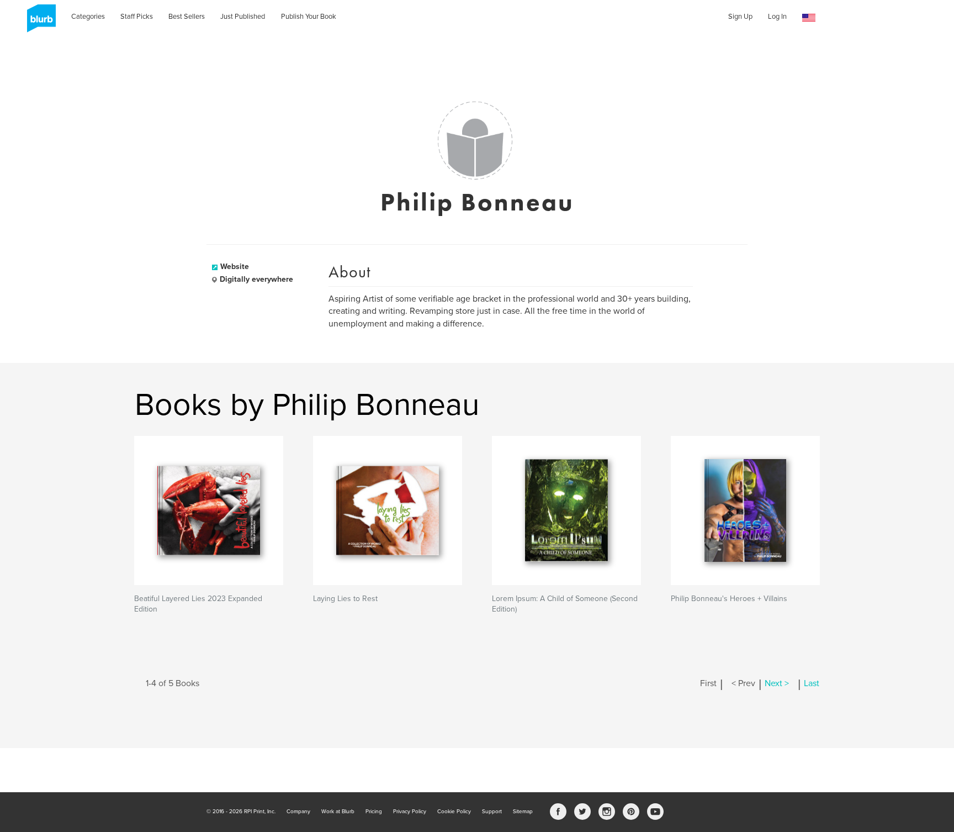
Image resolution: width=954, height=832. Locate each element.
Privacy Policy (409, 811)
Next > (777, 683)
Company (298, 811)
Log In (777, 16)
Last (811, 683)
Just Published (242, 16)
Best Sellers (186, 16)
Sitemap (523, 811)
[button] (808, 18)
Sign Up (740, 16)
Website (234, 266)
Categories (88, 16)
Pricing (373, 811)
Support (492, 811)
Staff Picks (136, 16)
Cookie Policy (454, 811)
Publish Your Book (308, 16)
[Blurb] (38, 22)
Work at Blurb (337, 811)
